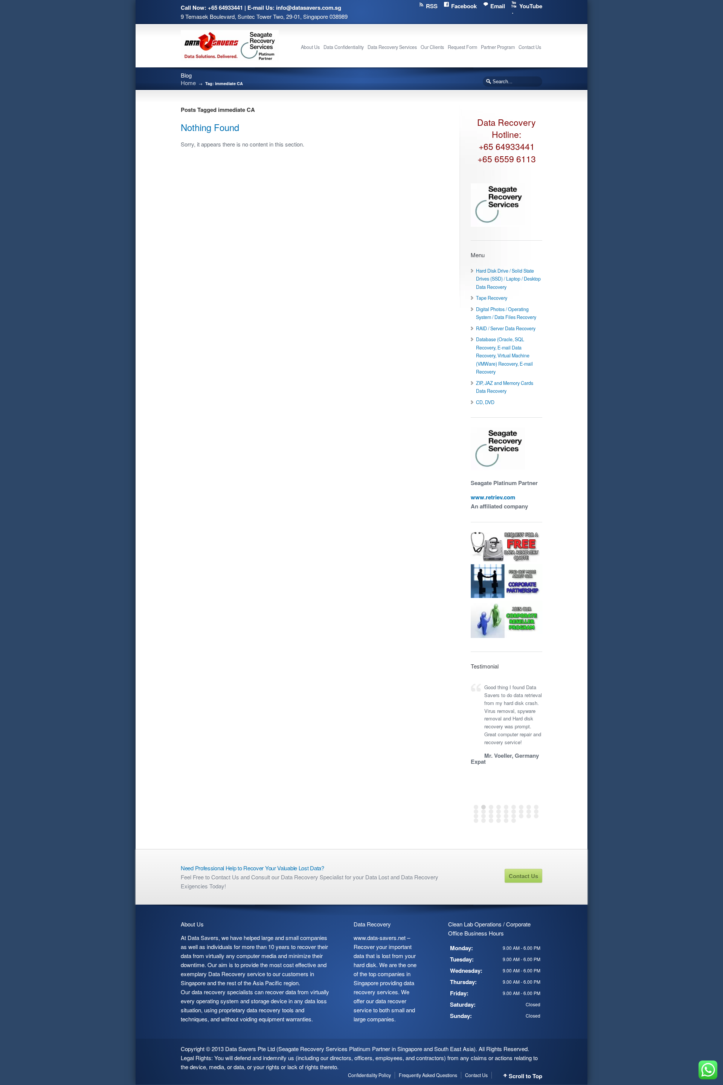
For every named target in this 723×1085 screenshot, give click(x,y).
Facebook (464, 6)
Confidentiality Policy (369, 1075)
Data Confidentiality (343, 47)
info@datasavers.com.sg (308, 7)
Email (497, 6)
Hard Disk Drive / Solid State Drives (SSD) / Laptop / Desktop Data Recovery (508, 278)
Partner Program (498, 47)
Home (188, 82)
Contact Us (530, 47)
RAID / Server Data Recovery (505, 328)
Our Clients (432, 47)
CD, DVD (485, 402)
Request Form (462, 47)
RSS (432, 6)
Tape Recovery (491, 298)
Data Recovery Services (392, 47)
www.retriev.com (493, 497)
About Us (310, 47)
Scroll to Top (525, 1076)
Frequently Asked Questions (428, 1075)
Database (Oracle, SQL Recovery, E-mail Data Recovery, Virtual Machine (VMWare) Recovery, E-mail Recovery (504, 355)
